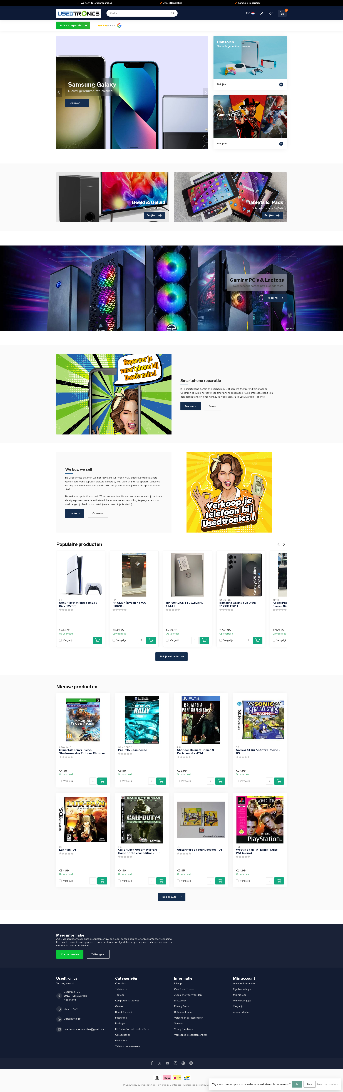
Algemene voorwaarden (188, 995)
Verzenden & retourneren (188, 1017)
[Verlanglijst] (270, 13)
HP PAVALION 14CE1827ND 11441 (184, 604)
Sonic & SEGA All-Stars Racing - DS (258, 751)
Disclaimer (180, 1000)
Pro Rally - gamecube (132, 750)
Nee (309, 1084)
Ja (297, 1084)
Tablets (119, 995)
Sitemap (178, 1023)
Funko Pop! (121, 1040)
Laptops (75, 513)
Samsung (190, 406)
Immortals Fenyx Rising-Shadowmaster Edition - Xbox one (82, 751)
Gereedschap (122, 1035)
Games (119, 1006)
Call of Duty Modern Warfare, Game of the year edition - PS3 (139, 851)
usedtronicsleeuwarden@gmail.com (84, 1029)
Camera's (97, 513)
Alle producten (241, 1012)
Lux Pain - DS (68, 849)
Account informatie (244, 983)
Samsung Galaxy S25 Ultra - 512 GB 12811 (238, 604)
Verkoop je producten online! (190, 1035)
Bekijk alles (169, 897)
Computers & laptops (127, 1000)
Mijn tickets (239, 995)
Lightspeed (176, 1084)
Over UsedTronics (184, 989)
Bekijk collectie (169, 656)
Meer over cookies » (327, 1084)
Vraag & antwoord (184, 1029)
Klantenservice (70, 954)
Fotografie (121, 1017)
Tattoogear (98, 954)
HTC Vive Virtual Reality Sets (132, 1029)
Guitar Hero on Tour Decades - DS (200, 849)
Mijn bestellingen (242, 989)
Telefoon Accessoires (127, 1046)
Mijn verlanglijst (242, 1000)
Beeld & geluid (123, 1012)
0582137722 (71, 1009)
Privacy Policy (182, 1006)
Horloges (120, 1023)
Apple (212, 406)
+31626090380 (72, 1019)
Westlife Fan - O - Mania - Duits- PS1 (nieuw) (257, 851)
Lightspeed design (193, 1084)
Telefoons (121, 989)
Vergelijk (68, 640)
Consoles (120, 983)
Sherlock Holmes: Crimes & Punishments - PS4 (195, 751)
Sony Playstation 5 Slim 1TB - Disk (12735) (79, 604)
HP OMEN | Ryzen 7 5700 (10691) (129, 604)
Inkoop (178, 983)
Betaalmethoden (183, 1012)
